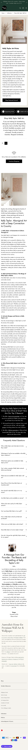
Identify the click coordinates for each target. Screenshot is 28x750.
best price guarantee (14, 416)
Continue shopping (14, 161)
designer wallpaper (19, 637)
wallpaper (8, 652)
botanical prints (5, 659)
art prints (5, 637)
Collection (9, 13)
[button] (1, 2)
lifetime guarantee (13, 430)
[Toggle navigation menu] (26, 8)
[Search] (20, 8)
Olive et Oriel (9, 743)
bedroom (16, 664)
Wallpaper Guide (4, 692)
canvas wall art (10, 637)
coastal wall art (21, 657)
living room (11, 664)
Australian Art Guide (5, 703)
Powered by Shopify (18, 743)
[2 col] (6, 143)
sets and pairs (14, 666)
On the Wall (3, 705)
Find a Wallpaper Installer (6, 708)
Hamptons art (16, 659)
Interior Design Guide (5, 697)
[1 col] (2, 143)
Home (3, 13)
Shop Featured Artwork (11, 100)
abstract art (10, 659)
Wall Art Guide (4, 695)
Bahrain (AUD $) (7, 730)
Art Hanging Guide (5, 700)
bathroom (20, 664)
